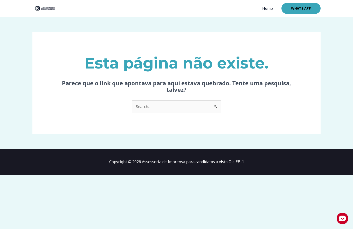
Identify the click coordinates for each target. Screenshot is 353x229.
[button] (301, 8)
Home (267, 8)
